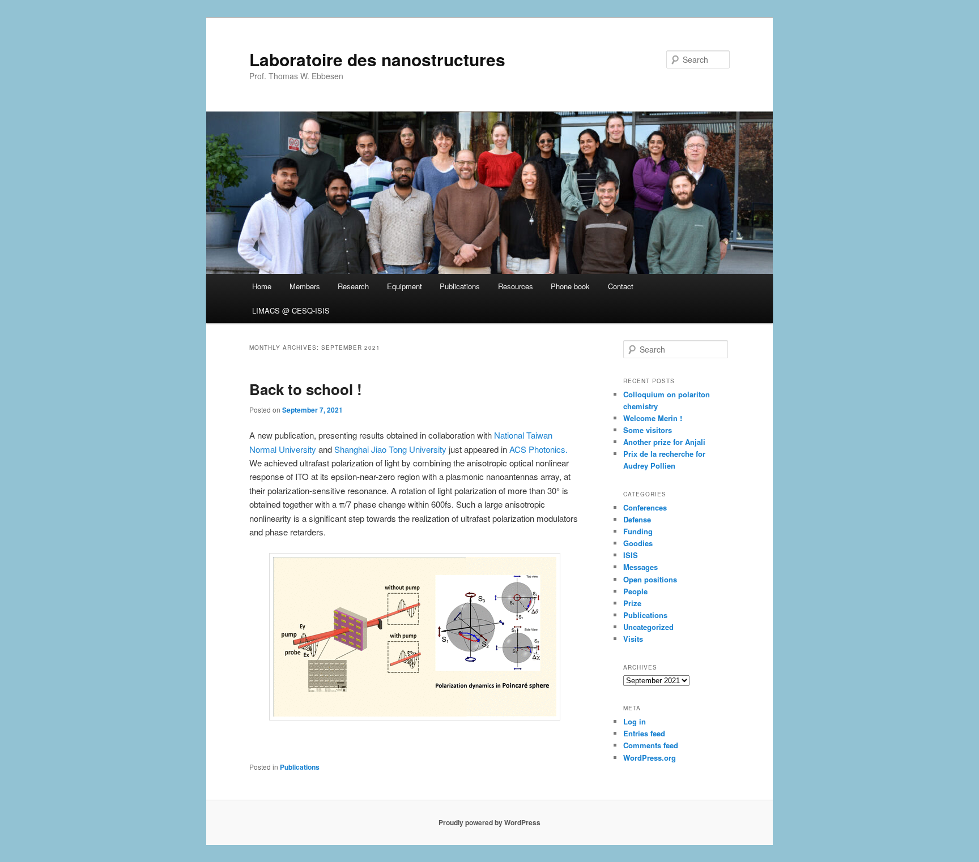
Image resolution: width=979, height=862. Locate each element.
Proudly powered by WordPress (489, 822)
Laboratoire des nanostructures (377, 59)
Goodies (638, 543)
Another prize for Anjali (664, 441)
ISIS (630, 555)
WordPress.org (649, 757)
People (635, 591)
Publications (460, 286)
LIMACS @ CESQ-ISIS (291, 310)
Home (261, 286)
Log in (634, 721)
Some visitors (647, 429)
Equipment (404, 286)
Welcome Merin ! (652, 418)
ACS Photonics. (538, 449)
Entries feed (644, 733)
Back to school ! (305, 389)
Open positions (650, 579)
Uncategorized (648, 626)
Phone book (570, 286)
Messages (640, 566)
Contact (620, 286)
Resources (515, 286)
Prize (632, 603)
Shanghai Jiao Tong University (390, 449)
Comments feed (650, 745)
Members (305, 286)
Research (353, 286)
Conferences (645, 507)
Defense (637, 519)
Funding (638, 531)
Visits (633, 638)
